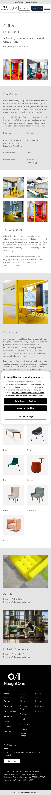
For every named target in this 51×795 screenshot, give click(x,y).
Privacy (23, 714)
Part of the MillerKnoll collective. (25, 792)
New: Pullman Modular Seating (25, 2)
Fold (10, 140)
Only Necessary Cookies (25, 401)
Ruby (20, 140)
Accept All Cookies (25, 408)
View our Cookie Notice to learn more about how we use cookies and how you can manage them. (24, 393)
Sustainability (10, 711)
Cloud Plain (17, 146)
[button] (16, 8)
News (6, 721)
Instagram (39, 706)
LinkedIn (39, 701)
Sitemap (7, 731)
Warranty (24, 701)
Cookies (23, 729)
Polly (5, 143)
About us (8, 716)
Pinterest (39, 711)
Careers (7, 726)
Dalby (15, 140)
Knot (5, 140)
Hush (16, 143)
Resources (37, 8)
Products (8, 701)
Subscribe (11, 761)
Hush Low (7, 146)
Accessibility (25, 724)
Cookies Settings (23, 735)
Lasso (10, 143)
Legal (22, 719)
